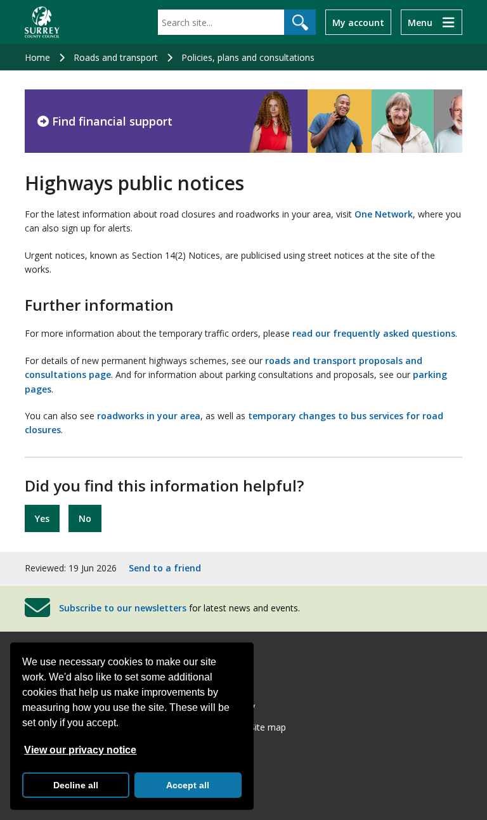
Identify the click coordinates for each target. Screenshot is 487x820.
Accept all (187, 785)
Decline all (75, 785)
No (85, 518)
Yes (42, 518)
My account (358, 22)
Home (37, 57)
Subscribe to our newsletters (122, 608)
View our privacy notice (80, 750)
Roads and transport (116, 57)
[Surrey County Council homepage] (42, 22)
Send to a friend (165, 568)
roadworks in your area (148, 416)
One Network (383, 214)
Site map (268, 727)
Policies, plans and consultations (248, 57)
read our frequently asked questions (373, 333)
